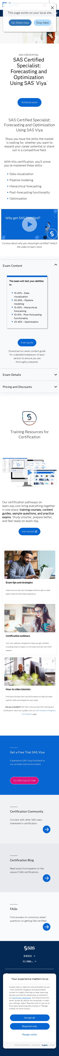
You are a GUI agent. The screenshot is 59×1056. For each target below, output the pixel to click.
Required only (29, 1026)
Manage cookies (29, 1034)
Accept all (29, 1017)
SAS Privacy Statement (21, 998)
